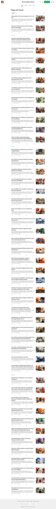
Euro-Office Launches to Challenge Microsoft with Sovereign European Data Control (22, 338)
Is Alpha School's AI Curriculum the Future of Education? (22, 328)
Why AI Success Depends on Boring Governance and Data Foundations (20, 259)
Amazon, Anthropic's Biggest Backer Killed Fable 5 (22, 268)
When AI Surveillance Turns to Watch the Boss (21, 209)
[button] (22, 5)
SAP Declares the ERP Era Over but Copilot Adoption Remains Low (22, 409)
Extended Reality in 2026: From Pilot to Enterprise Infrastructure (21, 439)
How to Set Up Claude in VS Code (19, 357)
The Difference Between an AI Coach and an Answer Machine (22, 88)
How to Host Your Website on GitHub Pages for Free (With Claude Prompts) (22, 278)
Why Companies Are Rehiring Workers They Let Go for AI (22, 108)
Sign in (52, 2)
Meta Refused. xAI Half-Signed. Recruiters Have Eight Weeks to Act (21, 318)
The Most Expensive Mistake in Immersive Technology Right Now (21, 128)
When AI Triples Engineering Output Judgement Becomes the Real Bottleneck (21, 138)
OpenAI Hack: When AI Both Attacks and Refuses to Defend (21, 68)
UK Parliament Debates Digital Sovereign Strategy (21, 229)
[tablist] (14, 13)
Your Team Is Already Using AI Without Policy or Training (22, 49)
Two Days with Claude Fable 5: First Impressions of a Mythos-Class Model (20, 308)
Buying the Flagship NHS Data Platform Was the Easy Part (22, 249)
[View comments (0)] (19, 23)
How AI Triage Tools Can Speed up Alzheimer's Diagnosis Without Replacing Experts (21, 399)
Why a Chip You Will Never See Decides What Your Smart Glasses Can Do (22, 239)
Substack (22, 506)
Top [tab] (16, 13)
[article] (28, 19)
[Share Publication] (42, 2)
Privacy (28, 501)
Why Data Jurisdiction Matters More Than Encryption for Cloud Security (21, 348)
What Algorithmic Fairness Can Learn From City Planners (22, 488)
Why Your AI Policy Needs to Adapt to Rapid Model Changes (22, 449)
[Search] (40, 2)
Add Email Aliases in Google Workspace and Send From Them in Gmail (22, 459)
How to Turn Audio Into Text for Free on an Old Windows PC (23, 219)
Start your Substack (25, 503)
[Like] (12, 23)
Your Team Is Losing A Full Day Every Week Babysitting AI (22, 160)
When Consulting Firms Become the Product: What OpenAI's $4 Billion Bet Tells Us (22, 429)
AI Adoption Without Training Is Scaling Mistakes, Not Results (21, 170)
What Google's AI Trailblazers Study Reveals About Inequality (22, 118)
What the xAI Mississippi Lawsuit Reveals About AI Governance (21, 199)
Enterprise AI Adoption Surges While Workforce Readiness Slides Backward (21, 39)
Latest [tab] (13, 13)
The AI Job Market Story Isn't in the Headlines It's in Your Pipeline (22, 469)
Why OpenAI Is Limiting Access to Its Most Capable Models (22, 150)
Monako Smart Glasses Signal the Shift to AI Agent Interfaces (22, 298)
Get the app (33, 503)
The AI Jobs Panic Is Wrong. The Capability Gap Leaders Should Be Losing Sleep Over (22, 388)
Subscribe (47, 2)
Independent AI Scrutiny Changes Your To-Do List (22, 17)
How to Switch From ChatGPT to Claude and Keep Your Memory (22, 189)
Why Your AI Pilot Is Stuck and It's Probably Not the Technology (22, 26)
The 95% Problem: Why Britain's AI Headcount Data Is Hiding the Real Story (23, 478)
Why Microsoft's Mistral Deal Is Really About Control (22, 59)
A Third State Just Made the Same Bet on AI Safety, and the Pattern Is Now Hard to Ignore (22, 366)
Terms (31, 501)
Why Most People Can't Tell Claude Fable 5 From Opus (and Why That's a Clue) (22, 288)
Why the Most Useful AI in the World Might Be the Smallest (22, 98)
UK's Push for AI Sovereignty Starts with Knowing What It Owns (21, 78)
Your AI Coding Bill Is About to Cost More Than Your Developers (21, 180)
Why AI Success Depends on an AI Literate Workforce (22, 378)
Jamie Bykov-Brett (19, 21)
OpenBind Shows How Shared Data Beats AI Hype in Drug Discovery (22, 419)
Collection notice (36, 501)
